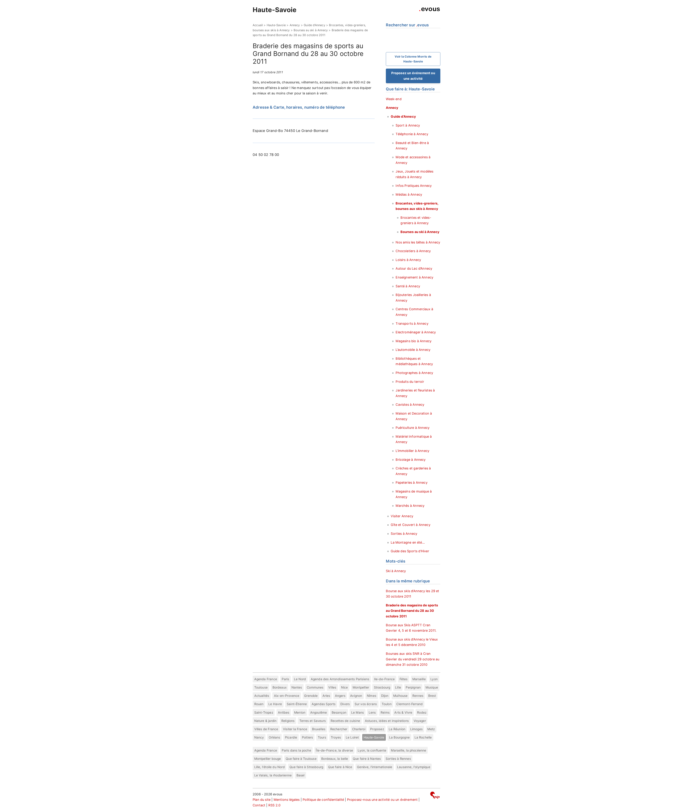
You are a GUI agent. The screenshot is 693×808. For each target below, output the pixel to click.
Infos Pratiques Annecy (414, 186)
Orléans (274, 737)
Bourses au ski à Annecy (311, 30)
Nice (344, 687)
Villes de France (266, 729)
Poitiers (307, 737)
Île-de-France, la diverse (334, 750)
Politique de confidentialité (323, 800)
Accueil (258, 25)
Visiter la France (295, 729)
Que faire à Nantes (367, 759)
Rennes (417, 696)
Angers (340, 696)
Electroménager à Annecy (416, 332)
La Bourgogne (399, 737)
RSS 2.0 (274, 805)
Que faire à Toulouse (301, 759)
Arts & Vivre (403, 712)
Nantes (296, 687)
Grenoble (311, 696)
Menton (299, 712)
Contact (259, 805)
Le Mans (357, 712)
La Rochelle (423, 737)
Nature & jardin (265, 721)
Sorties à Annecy (404, 533)
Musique (432, 687)
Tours (322, 737)
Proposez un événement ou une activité (413, 75)
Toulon (387, 704)
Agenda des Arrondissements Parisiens (340, 679)
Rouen (259, 704)
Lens (372, 712)
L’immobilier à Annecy (412, 451)
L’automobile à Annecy (413, 350)
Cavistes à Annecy (410, 404)
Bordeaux (280, 687)
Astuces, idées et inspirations (387, 721)
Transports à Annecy (412, 323)
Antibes (283, 712)
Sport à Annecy (408, 125)
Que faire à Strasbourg (306, 767)
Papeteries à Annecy (411, 482)
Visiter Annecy (402, 516)
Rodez (421, 712)
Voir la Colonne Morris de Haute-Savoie (413, 59)
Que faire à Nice (340, 767)
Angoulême (318, 712)
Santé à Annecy (408, 286)
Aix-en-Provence (286, 696)
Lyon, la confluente (372, 750)
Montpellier (361, 687)
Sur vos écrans (366, 704)
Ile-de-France (384, 679)
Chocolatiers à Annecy (413, 251)
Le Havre (275, 704)
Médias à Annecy (409, 194)
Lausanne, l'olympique (413, 767)
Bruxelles (319, 729)
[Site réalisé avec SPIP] (435, 796)
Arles (326, 696)
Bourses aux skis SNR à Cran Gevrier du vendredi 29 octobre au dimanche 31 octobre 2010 (412, 659)
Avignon (356, 696)
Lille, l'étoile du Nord (269, 767)
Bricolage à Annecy (411, 459)
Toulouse (261, 687)
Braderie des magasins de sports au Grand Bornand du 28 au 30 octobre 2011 (412, 610)
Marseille (419, 679)
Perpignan (413, 687)
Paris (285, 679)
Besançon (339, 712)
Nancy (259, 737)
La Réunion (397, 729)
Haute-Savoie (275, 10)
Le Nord (300, 679)
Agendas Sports (324, 704)
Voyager (420, 721)
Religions (288, 721)
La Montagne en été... (408, 542)
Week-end (393, 99)
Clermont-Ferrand (409, 704)
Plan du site (262, 800)
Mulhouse (400, 696)
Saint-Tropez (263, 712)
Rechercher (338, 729)
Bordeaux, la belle (334, 759)
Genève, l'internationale (374, 767)
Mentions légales (287, 800)
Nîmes (371, 696)
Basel (301, 775)
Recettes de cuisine (345, 721)
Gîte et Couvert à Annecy (410, 525)
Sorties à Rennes (398, 759)
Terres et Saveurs (312, 721)
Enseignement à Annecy (414, 277)
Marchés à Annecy (410, 506)
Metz (431, 729)
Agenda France (265, 679)
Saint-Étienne (297, 704)
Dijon (385, 696)
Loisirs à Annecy (408, 260)
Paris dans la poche (296, 750)
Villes (332, 687)
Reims (385, 712)
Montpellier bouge (267, 759)
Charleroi (358, 729)
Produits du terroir (410, 382)
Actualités (261, 696)
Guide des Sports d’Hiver (410, 551)
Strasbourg (382, 687)
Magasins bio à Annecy (414, 341)
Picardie (291, 737)
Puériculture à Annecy (413, 428)
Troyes (336, 737)
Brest (432, 696)
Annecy (295, 25)
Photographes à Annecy (414, 373)
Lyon (434, 679)
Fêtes (404, 679)
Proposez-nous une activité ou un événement (382, 800)
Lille (398, 687)
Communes (315, 687)
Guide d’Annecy (314, 25)
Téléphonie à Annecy (412, 134)
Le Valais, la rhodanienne (273, 775)
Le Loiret (352, 737)
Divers (345, 704)
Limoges (416, 729)
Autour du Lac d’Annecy (414, 268)
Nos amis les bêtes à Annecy (418, 242)
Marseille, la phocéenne (408, 750)
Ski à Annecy (396, 571)
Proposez (377, 729)
